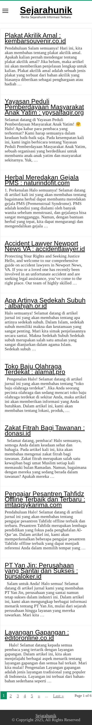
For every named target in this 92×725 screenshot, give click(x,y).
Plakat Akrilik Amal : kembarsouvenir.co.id (35, 38)
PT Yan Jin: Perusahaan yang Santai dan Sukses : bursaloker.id (41, 571)
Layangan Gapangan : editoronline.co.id (37, 635)
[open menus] (5, 11)
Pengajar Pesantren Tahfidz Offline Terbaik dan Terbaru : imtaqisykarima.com (45, 499)
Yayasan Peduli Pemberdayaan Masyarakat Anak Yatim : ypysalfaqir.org (44, 107)
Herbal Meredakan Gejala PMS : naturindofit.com (42, 180)
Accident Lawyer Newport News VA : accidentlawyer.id (45, 246)
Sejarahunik (46, 10)
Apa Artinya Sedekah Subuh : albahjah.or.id (45, 303)
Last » (58, 695)
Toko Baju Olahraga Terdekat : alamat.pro (35, 369)
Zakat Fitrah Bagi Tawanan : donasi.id (45, 430)
